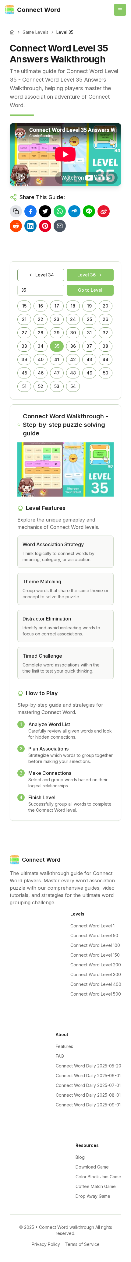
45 (24, 372)
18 (73, 305)
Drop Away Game (93, 1196)
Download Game (92, 1166)
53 (56, 386)
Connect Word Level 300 (95, 974)
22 (40, 319)
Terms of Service (82, 1244)
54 (73, 386)
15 (24, 305)
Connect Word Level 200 (95, 964)
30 (73, 332)
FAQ (60, 1056)
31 (89, 332)
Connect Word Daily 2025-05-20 (88, 1065)
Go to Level (90, 290)
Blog (80, 1157)
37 (89, 346)
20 (105, 305)
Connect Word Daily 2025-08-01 (88, 1095)
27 (24, 332)
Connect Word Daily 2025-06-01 (88, 1075)
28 (40, 332)
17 (57, 305)
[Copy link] (16, 211)
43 (89, 359)
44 (105, 359)
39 (24, 359)
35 (56, 346)
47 (57, 372)
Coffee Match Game (96, 1186)
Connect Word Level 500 (95, 994)
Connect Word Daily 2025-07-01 (88, 1085)
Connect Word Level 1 (92, 925)
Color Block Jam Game (98, 1176)
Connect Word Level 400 (95, 984)
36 (73, 346)
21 (24, 319)
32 (105, 332)
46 (41, 372)
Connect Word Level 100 (95, 945)
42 (73, 359)
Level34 (44, 274)
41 (56, 359)
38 (105, 346)
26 (105, 319)
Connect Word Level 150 (95, 955)
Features (64, 1046)
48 (73, 372)
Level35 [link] (64, 32)
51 (24, 386)
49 (89, 372)
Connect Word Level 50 (94, 935)
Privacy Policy (46, 1244)
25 (89, 319)
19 (89, 305)
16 (40, 305)
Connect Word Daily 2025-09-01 (88, 1104)
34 (41, 346)
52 (40, 386)
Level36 (86, 274)
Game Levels (35, 32)
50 (105, 372)
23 (56, 319)
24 (73, 319)
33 (24, 346)
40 (41, 359)
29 (56, 332)
